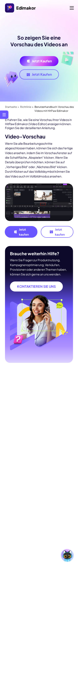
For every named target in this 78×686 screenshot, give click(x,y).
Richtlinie (25, 106)
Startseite (11, 106)
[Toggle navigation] (72, 7)
